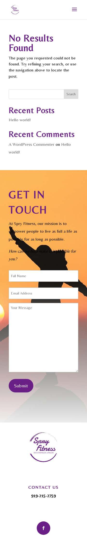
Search (71, 94)
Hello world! (20, 119)
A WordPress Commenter (31, 144)
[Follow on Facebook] (43, 528)
